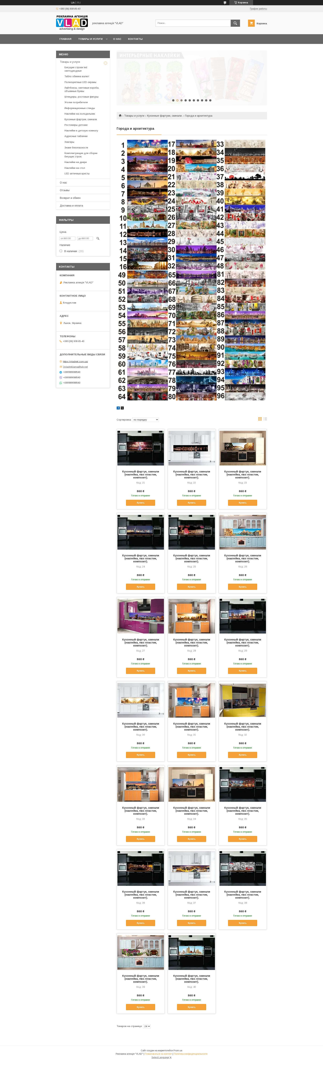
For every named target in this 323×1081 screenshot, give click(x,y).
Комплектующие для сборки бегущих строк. (80, 155)
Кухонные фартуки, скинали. (164, 115)
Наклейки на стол (74, 168)
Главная (65, 39)
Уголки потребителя (76, 102)
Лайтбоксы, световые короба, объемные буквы (81, 89)
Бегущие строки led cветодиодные (75, 69)
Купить (140, 502)
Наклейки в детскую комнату (81, 130)
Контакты (135, 39)
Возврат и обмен (70, 197)
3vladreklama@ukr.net (75, 366)
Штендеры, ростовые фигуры (81, 96)
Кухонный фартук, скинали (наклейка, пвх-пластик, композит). (140, 474)
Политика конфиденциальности (190, 1054)
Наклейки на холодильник (79, 113)
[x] (122, 408)
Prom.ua (177, 1050)
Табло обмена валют (76, 76)
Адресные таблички (75, 136)
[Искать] (235, 23)
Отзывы (65, 190)
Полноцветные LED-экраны (80, 82)
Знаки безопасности (76, 147)
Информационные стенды (79, 108)
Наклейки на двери (75, 162)
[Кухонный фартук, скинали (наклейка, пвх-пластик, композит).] (140, 448)
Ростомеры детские (75, 125)
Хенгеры (69, 142)
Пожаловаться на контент (158, 1054)
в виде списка (265, 419)
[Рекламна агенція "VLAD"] (72, 29)
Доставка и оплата (71, 205)
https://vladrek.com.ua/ (75, 361)
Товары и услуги (90, 39)
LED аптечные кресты (77, 173)
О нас (117, 39)
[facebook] (118, 408)
